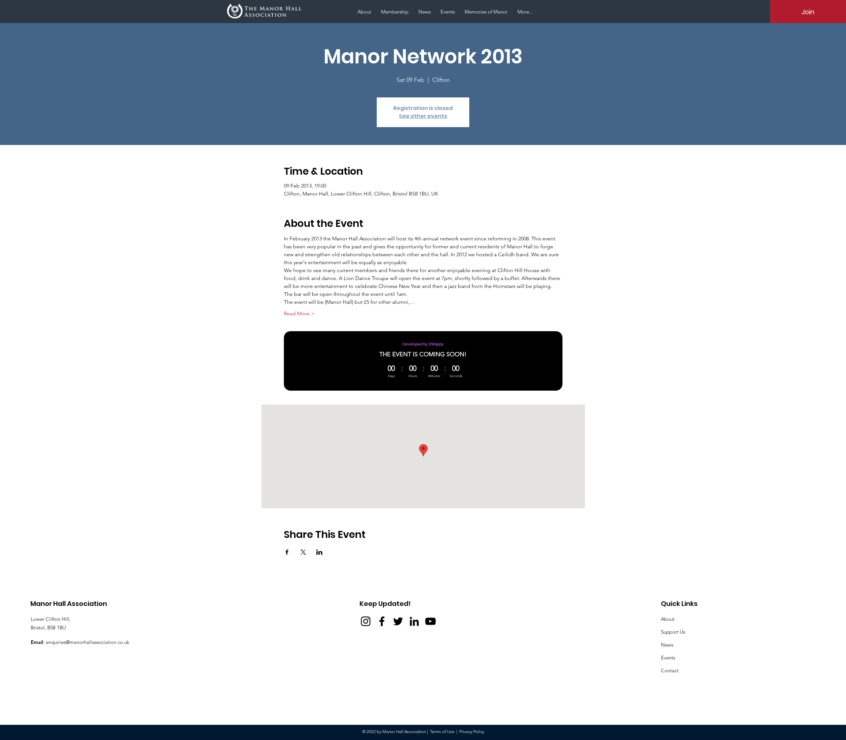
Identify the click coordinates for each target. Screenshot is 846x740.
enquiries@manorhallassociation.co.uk (87, 642)
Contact (669, 670)
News (667, 645)
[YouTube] (430, 621)
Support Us (673, 632)
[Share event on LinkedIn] (319, 552)
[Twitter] (398, 621)
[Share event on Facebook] (287, 552)
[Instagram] (365, 621)
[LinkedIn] (414, 621)
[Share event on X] (303, 552)
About (667, 619)
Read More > (299, 313)
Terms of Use (442, 731)
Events (668, 657)
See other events (423, 116)
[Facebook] (381, 621)
